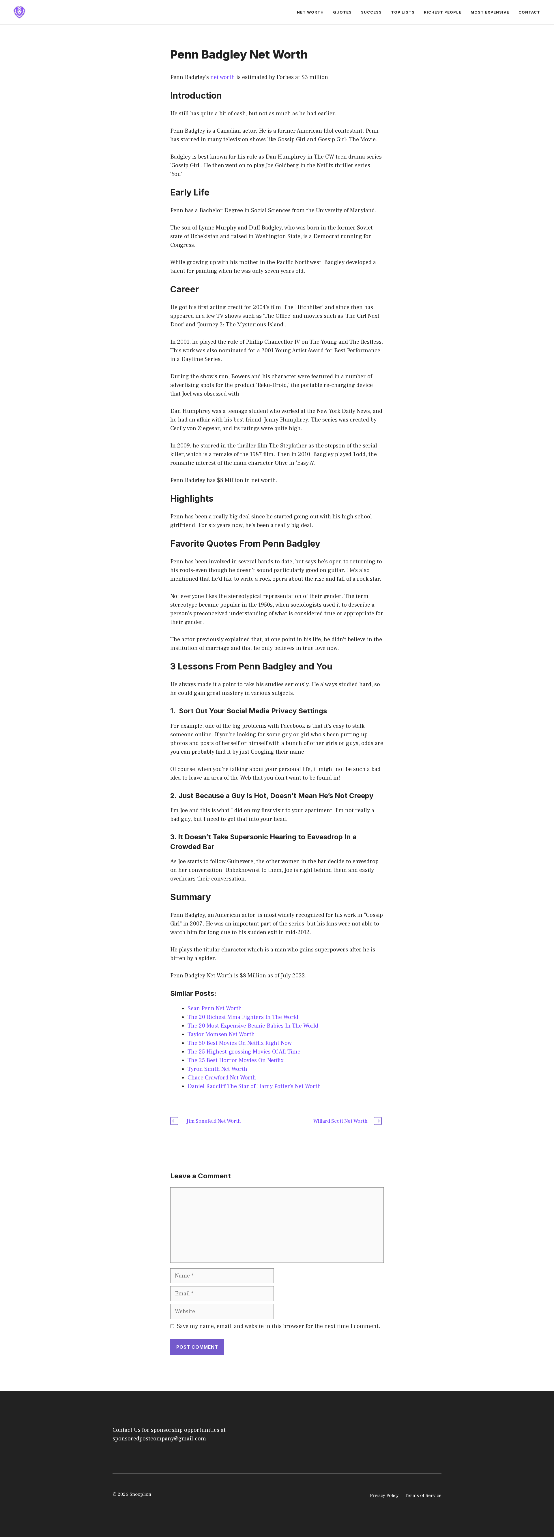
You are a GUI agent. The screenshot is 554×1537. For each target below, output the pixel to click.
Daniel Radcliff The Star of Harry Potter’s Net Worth (254, 1086)
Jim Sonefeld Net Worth (213, 1121)
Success (371, 12)
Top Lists (403, 12)
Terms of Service (423, 1495)
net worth (222, 77)
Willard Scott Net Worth (340, 1121)
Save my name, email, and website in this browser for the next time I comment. (278, 1326)
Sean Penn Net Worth (215, 1008)
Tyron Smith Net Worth (217, 1069)
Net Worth (310, 12)
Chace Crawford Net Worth (222, 1077)
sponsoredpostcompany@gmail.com (159, 1438)
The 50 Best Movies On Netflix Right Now (240, 1043)
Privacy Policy (384, 1495)
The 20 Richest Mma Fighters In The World (243, 1017)
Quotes (342, 12)
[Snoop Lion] (19, 12)
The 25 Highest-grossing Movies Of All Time (244, 1052)
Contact (529, 12)
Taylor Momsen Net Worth (221, 1034)
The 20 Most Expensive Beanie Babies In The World (253, 1026)
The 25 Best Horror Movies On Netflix (236, 1060)
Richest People (442, 12)
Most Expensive (490, 12)
